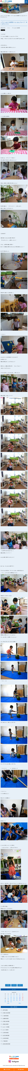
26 (16, 1000)
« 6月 (8, 1003)
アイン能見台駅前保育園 (5, 1043)
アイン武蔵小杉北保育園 (5, 1012)
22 (5, 1000)
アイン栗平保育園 (4, 1010)
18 (13, 998)
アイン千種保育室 (4, 1041)
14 (22, 997)
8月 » (20, 1003)
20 (19, 998)
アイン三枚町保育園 (4, 1015)
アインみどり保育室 (4, 1029)
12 (16, 997)
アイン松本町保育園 (4, 1038)
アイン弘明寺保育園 (4, 1032)
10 (11, 997)
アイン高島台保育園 (4, 1024)
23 (8, 1000)
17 (11, 998)
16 (8, 998)
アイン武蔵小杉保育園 (5, 1021)
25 (13, 1000)
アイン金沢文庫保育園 (5, 1035)
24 (11, 1000)
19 (16, 998)
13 (19, 997)
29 (5, 1001)
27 (19, 1000)
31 (11, 1001)
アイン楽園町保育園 (4, 1018)
